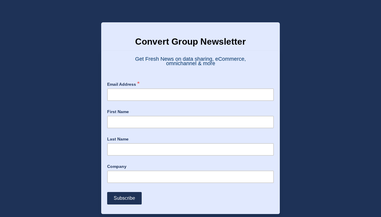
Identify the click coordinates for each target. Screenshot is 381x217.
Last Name (118, 139)
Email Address (123, 84)
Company (117, 166)
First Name (118, 111)
